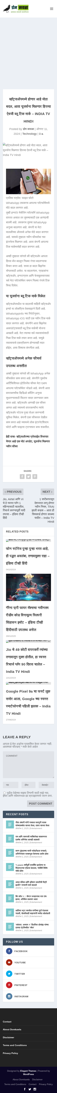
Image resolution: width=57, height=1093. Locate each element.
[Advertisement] (28, 47)
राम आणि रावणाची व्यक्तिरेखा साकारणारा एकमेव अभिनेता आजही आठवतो (31, 838)
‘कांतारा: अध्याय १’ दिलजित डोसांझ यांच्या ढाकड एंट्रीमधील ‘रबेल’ (32, 926)
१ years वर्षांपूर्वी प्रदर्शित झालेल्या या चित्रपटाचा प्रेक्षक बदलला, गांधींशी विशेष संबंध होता (32, 868)
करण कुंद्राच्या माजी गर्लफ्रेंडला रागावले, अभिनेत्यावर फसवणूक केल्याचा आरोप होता (32, 852)
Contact (7, 1021)
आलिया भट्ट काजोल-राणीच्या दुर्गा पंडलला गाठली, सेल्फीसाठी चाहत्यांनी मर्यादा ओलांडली (33, 912)
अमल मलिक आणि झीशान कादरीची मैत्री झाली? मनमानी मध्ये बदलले (31, 883)
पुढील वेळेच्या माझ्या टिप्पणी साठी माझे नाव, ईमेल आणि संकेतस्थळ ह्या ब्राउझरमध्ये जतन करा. (28, 794)
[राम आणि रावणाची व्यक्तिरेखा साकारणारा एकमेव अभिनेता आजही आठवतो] (10, 839)
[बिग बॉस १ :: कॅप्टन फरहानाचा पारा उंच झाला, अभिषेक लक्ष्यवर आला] (10, 898)
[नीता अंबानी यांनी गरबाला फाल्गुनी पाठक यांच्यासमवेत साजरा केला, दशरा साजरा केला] (10, 824)
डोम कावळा (28, 129)
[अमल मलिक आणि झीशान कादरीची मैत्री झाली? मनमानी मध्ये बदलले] (10, 884)
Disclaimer (8, 1037)
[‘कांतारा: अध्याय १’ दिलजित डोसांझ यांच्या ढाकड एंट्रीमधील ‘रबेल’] (10, 927)
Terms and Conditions (15, 1045)
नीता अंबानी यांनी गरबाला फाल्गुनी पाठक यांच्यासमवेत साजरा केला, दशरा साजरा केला (32, 824)
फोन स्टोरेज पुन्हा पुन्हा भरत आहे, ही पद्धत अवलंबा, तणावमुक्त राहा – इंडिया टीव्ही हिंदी (28, 556)
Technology (29, 133)
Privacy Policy (10, 1053)
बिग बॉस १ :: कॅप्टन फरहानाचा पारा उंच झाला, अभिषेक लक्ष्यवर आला (31, 897)
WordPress (28, 1074)
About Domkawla (12, 1029)
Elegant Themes (28, 1071)
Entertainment (36, 828)
